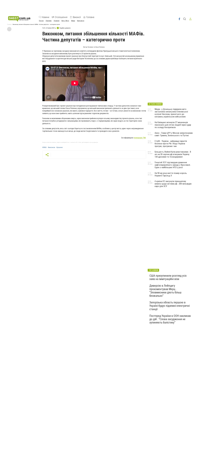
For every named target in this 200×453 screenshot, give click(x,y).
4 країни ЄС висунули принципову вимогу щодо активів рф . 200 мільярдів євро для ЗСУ (173, 183)
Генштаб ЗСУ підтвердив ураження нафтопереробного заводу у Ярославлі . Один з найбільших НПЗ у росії (173, 165)
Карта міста (80, 21)
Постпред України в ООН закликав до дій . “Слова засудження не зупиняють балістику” (170, 319)
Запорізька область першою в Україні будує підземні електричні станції (169, 306)
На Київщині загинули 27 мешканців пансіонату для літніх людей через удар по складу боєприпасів (173, 125)
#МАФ (44, 147)
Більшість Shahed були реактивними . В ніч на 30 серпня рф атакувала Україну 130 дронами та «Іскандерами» (173, 154)
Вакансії (77, 17)
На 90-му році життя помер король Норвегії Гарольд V (171, 174)
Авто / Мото (65, 21)
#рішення (59, 147)
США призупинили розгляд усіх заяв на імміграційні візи (168, 277)
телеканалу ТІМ (140, 138)
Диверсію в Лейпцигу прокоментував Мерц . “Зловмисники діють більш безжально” (165, 290)
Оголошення (61, 17)
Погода (41, 21)
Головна (90, 17)
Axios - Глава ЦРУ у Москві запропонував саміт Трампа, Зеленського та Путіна (174, 134)
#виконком (51, 147)
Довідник (49, 21)
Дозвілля (56, 21)
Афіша (73, 21)
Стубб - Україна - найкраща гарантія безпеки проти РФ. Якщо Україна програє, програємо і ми (171, 143)
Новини (45, 17)
